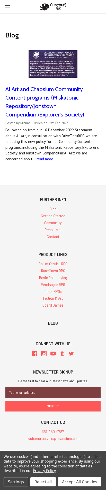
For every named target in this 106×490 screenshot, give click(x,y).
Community (53, 222)
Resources (53, 229)
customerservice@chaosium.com (53, 438)
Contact (53, 236)
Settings (16, 482)
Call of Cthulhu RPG (53, 263)
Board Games (53, 304)
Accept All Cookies (79, 482)
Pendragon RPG (53, 284)
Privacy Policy (44, 470)
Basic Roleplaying (53, 277)
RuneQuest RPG (53, 270)
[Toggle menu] (7, 7)
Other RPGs (53, 291)
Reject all (43, 482)
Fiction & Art (53, 298)
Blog (53, 208)
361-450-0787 (53, 431)
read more (45, 158)
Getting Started (53, 215)
